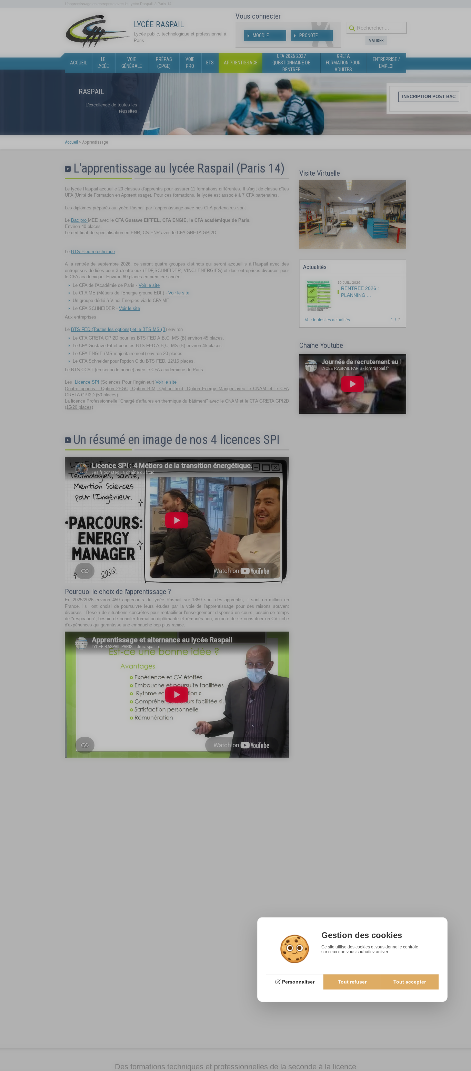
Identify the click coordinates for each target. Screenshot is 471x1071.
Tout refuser (352, 982)
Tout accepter (409, 982)
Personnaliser (298, 982)
